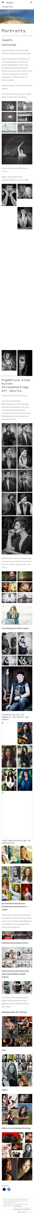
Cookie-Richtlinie (18, 1206)
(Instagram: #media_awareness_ (14, 395)
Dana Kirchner (10, 561)
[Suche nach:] (30, 2)
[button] (5, 850)
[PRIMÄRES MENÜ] (3, 2)
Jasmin (4, 171)
